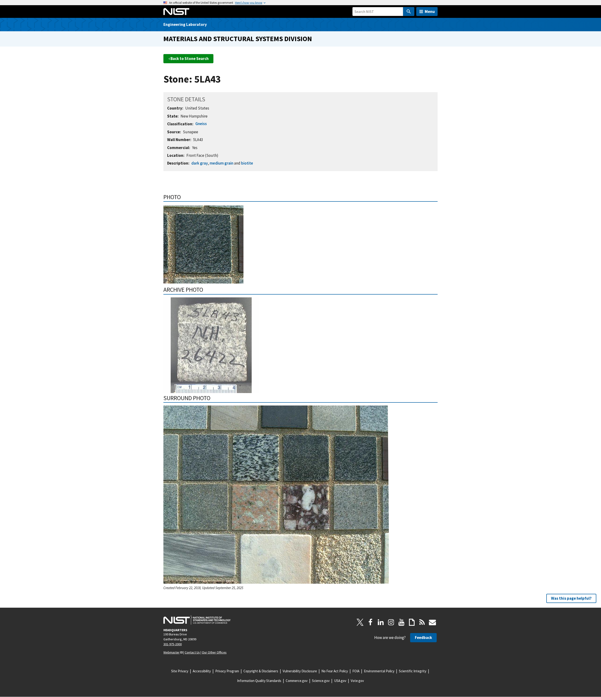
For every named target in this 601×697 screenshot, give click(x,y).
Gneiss (201, 123)
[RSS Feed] (422, 622)
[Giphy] (412, 622)
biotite (247, 163)
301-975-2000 (172, 644)
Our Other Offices (214, 652)
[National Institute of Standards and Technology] (197, 620)
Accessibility (202, 671)
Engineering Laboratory (185, 24)
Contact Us (192, 652)
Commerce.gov (297, 680)
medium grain (221, 163)
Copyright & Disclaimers (260, 671)
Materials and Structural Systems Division (237, 38)
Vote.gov (357, 680)
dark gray (199, 163)
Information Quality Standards (259, 680)
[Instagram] (391, 622)
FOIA (355, 671)
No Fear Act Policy (334, 671)
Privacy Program (227, 671)
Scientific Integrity (412, 671)
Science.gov (321, 680)
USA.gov (340, 680)
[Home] (176, 11)
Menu (430, 11)
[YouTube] (401, 622)
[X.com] (360, 622)
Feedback (423, 637)
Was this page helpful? (571, 598)
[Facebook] (370, 622)
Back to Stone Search (189, 58)
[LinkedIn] (381, 622)
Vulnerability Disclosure (300, 671)
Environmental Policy (379, 671)
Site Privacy (179, 671)
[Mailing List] (432, 622)
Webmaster (171, 652)
